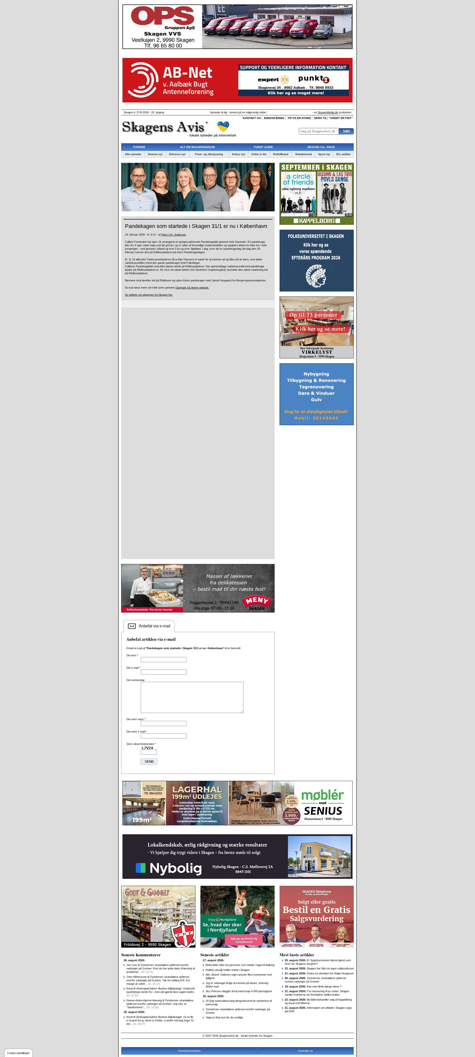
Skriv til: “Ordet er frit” (333, 118)
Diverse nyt (155, 154)
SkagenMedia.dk (328, 112)
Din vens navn (135, 719)
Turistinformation (189, 1050)
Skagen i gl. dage (321, 147)
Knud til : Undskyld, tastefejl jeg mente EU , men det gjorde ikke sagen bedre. (160, 992)
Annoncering (274, 118)
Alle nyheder (133, 154)
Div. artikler (343, 154)
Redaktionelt (303, 154)
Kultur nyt (238, 154)
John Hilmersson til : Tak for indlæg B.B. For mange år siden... (158, 980)
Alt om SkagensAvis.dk (197, 147)
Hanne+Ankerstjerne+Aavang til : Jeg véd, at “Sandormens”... (159, 1004)
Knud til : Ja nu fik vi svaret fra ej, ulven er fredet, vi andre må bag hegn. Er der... (160, 1020)
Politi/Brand (280, 154)
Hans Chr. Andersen (173, 234)
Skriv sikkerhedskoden (141, 743)
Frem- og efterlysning (209, 154)
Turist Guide (263, 147)
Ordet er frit (258, 154)
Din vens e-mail (136, 731)
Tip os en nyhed (299, 118)
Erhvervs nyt (177, 154)
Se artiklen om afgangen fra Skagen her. (149, 294)
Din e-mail (133, 667)
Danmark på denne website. (192, 287)
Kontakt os (252, 118)
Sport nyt (324, 154)
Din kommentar (135, 680)
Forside (139, 147)
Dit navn (132, 655)
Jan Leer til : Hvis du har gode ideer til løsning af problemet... (160, 968)
